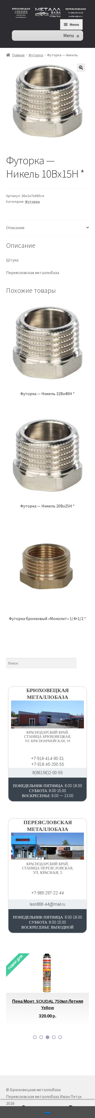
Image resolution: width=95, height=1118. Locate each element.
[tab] (47, 228)
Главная (18, 55)
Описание (15, 227)
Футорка (35, 55)
